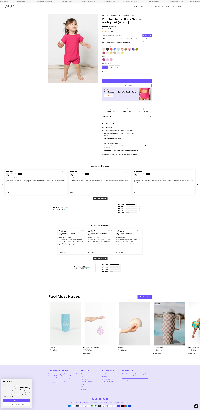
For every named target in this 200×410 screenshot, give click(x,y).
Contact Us (84, 376)
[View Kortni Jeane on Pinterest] (96, 399)
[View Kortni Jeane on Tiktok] (107, 399)
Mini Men (136, 150)
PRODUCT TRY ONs (108, 123)
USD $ (98, 396)
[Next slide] (197, 184)
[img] (9, 172)
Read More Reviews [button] (100, 199)
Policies (83, 387)
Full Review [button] (9, 193)
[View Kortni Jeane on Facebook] (93, 399)
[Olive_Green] (136, 49)
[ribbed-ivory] (107, 52)
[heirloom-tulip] (125, 49)
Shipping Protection (86, 382)
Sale (118, 402)
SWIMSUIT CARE (107, 116)
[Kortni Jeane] (10, 6)
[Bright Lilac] (107, 59)
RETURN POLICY (107, 120)
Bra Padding (121, 347)
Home (103, 15)
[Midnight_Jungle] (133, 49)
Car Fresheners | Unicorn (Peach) (91, 347)
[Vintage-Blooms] (118, 52)
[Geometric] (122, 49)
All (107, 15)
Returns (83, 384)
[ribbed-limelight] (111, 52)
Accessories (100, 402)
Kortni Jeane (77, 402)
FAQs (82, 374)
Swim (91, 402)
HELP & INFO (85, 370)
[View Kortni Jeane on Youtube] (103, 399)
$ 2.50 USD (89, 350)
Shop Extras (144, 296)
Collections (106, 402)
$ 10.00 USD (54, 350)
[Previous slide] (2, 184)
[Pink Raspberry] (103, 52)
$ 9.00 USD (124, 350)
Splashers (95, 402)
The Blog (104, 376)
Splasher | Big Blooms (193, 347)
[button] (106, 27)
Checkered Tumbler (158, 347)
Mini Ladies (127, 150)
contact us (129, 130)
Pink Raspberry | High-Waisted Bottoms (120, 92)
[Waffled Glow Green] (122, 52)
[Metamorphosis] (129, 49)
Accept (16, 400)
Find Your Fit (84, 379)
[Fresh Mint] (118, 49)
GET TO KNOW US (108, 370)
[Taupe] (114, 52)
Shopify (87, 402)
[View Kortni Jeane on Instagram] (100, 399)
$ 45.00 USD (194, 350)
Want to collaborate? (107, 382)
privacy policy (24, 387)
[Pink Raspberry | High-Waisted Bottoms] (145, 94)
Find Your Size (105, 63)
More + (127, 402)
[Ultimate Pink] (111, 59)
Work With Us (106, 379)
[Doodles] (114, 49)
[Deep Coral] (111, 49)
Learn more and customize (16, 404)
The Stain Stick (52, 347)
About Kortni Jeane (107, 374)
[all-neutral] (103, 49)
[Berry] (103, 59)
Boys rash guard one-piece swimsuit (121, 133)
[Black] (107, 49)
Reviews (83, 389)
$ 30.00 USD (159, 350)
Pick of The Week (113, 402)
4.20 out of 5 (64, 207)
